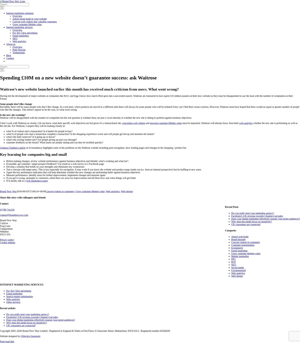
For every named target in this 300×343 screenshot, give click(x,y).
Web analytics (113, 191)
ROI (233, 262)
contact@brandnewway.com (14, 215)
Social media (237, 267)
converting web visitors (133, 123)
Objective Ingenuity (30, 336)
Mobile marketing (240, 256)
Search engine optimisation (19, 296)
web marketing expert (37, 180)
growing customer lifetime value (166, 123)
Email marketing (239, 250)
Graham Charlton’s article (12, 147)
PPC (233, 259)
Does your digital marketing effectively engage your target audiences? (265, 218)
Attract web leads (239, 236)
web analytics (246, 123)
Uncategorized (238, 270)
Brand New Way (8, 191)
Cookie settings (7, 242)
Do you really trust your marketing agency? (252, 213)
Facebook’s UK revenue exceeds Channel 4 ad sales (257, 216)
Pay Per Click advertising (18, 291)
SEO (233, 264)
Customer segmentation (242, 245)
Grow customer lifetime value (90, 191)
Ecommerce (237, 248)
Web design (126, 191)
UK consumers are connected (245, 224)
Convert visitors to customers (60, 191)
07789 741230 (7, 209)
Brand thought (238, 239)
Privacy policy (7, 239)
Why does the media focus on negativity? (251, 221)
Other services (13, 302)
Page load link (7, 341)
